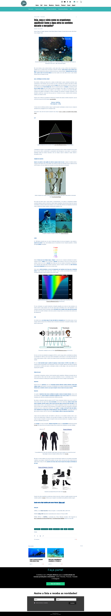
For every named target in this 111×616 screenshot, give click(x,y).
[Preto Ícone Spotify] (70, 2)
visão (62, 529)
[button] (81, 2)
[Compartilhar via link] (43, 535)
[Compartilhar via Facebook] (34, 535)
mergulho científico (56, 529)
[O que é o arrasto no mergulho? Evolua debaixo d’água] (36, 552)
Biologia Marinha (37, 529)
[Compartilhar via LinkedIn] (40, 535)
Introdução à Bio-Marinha (51, 9)
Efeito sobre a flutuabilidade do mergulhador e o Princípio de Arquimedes (55, 560)
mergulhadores (71, 529)
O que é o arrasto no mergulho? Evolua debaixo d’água (36, 560)
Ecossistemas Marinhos (63, 9)
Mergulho (35, 531)
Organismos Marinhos (39, 9)
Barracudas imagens (44, 529)
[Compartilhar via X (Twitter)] (37, 535)
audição (66, 529)
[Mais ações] (76, 17)
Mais (71, 9)
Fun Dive (50, 529)
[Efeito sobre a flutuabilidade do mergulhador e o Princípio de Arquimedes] (55, 552)
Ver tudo (81, 545)
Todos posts (30, 9)
